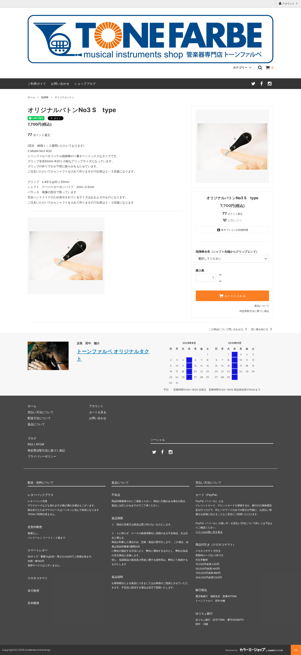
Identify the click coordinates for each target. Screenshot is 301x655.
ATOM (40, 444)
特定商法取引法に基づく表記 (46, 450)
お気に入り (234, 220)
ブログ (32, 438)
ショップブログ (85, 83)
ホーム (31, 97)
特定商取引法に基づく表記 (254, 311)
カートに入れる (234, 296)
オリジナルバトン (64, 97)
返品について (261, 305)
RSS (30, 444)
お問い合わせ (60, 83)
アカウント (288, 3)
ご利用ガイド (37, 83)
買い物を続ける (260, 329)
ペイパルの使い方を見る (209, 531)
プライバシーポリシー (42, 456)
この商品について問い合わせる (226, 329)
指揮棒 (45, 97)
